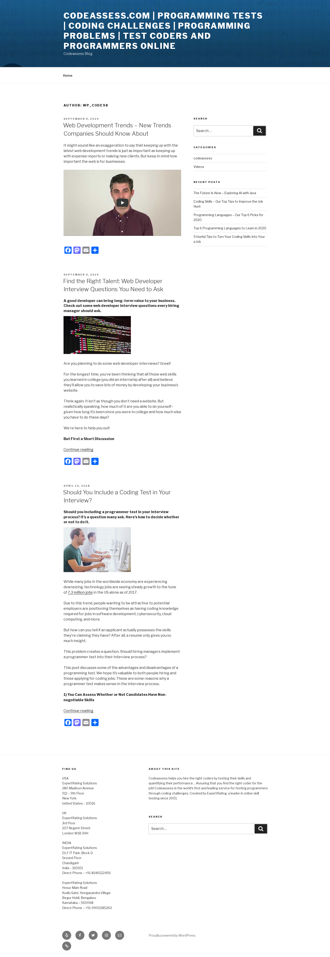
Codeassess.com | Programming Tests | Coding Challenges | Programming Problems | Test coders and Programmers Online (163, 31)
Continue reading (78, 449)
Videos (199, 167)
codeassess (203, 158)
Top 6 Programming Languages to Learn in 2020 (230, 228)
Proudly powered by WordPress (172, 935)
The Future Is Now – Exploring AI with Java (225, 193)
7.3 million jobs (80, 592)
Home (68, 75)
